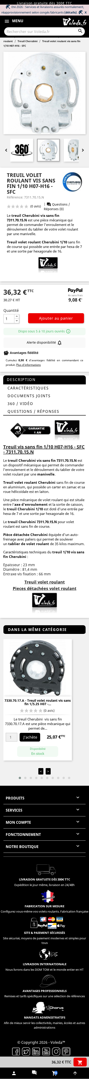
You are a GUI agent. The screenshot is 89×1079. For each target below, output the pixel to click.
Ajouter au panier (56, 318)
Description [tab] (21, 379)
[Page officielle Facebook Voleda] (16, 1051)
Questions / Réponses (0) (57, 206)
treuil (16, 215)
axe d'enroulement (31, 504)
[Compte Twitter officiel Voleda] (26, 1051)
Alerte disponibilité (44, 342)
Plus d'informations (28, 365)
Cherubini (30, 215)
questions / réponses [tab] (33, 411)
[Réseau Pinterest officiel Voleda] (66, 1051)
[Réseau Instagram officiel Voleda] (56, 1051)
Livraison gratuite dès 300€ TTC (44, 3)
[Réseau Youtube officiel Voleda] (46, 1051)
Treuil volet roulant (20, 482)
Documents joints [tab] (29, 395)
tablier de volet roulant (28, 543)
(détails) (70, 12)
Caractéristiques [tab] (28, 388)
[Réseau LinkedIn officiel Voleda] (36, 1051)
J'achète (30, 737)
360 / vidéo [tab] (20, 403)
